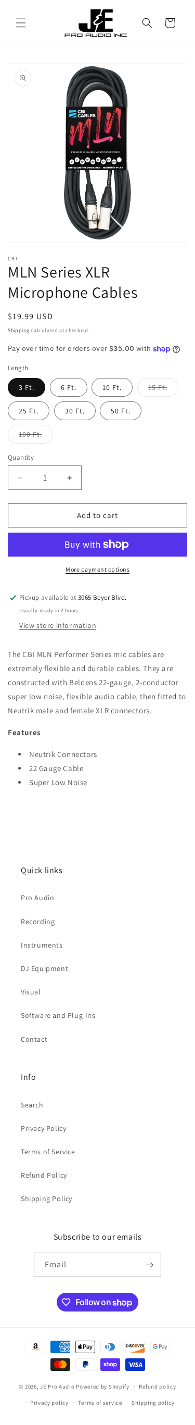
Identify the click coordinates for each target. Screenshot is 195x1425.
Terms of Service (48, 1151)
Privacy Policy (43, 1128)
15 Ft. (163, 389)
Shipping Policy (46, 1198)
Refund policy (157, 1386)
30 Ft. (75, 410)
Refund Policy (44, 1175)
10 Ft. (112, 387)
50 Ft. (121, 410)
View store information (57, 625)
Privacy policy (49, 1402)
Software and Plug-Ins (58, 1015)
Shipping (19, 330)
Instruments (42, 945)
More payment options (97, 569)
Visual (31, 992)
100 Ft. (36, 436)
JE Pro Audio (57, 1386)
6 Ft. (68, 387)
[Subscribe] (149, 1265)
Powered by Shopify (102, 1386)
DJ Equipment (44, 968)
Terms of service (100, 1402)
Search (32, 1104)
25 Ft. (28, 410)
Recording (38, 921)
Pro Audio (37, 897)
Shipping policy (153, 1402)
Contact (34, 1039)
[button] (20, 22)
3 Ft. (26, 387)
